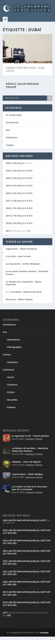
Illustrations (13, 339)
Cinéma (10, 145)
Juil (38, 520)
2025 (8, 170)
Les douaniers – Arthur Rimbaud (23, 263)
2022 (8, 193)
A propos (44, 632)
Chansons (12, 384)
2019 (8, 215)
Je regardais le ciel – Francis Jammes (30, 435)
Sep (48, 530)
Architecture (12, 122)
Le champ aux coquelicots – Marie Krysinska (23, 283)
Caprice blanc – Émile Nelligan (27, 474)
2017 (8, 230)
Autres (10, 377)
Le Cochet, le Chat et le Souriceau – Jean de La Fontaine (30, 488)
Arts (8, 129)
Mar (19, 520)
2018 (8, 223)
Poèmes (11, 407)
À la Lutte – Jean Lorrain (18, 256)
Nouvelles (12, 399)
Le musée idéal (13, 115)
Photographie (14, 347)
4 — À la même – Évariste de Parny (24, 291)
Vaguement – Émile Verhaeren (21, 248)
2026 (8, 163)
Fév (14, 520)
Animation (12, 362)
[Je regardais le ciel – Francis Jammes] (6, 438)
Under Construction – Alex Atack (25, 69)
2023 (8, 185)
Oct (5, 533)
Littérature (11, 137)
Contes (11, 392)
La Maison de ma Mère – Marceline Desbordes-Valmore (30, 449)
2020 (8, 208)
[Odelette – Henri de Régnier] (6, 464)
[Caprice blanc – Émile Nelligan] (6, 476)
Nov (9, 533)
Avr (24, 520)
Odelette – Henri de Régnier (26, 461)
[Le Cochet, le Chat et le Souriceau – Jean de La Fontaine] (6, 488)
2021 (8, 200)
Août (43, 520)
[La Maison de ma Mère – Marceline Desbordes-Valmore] (6, 450)
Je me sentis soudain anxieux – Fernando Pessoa (27, 272)
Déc (15, 533)
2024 (8, 178)
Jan (10, 520)
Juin (33, 520)
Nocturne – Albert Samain (19, 299)
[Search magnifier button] (49, 98)
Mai (29, 520)
